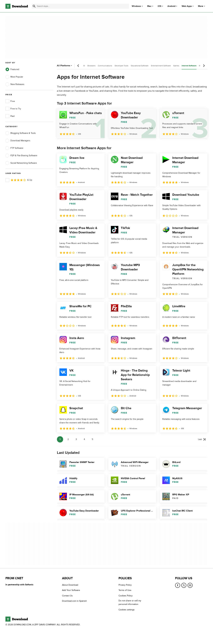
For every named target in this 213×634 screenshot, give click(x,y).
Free (12, 101)
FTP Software (16, 148)
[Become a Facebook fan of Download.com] (177, 585)
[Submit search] (34, 6)
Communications (105, 66)
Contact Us (67, 595)
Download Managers (20, 140)
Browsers (91, 66)
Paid (12, 116)
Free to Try (15, 108)
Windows (136, 6)
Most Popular (16, 76)
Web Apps (187, 6)
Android (171, 6)
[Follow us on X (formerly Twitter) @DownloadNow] (183, 585)
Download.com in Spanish (74, 601)
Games (176, 66)
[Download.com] (16, 6)
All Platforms (63, 65)
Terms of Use (125, 590)
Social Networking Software (23, 163)
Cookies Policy (126, 595)
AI (84, 66)
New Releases (17, 84)
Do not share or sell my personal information (130, 602)
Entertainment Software (161, 66)
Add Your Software (71, 590)
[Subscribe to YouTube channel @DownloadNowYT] (190, 585)
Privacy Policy (125, 585)
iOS (159, 6)
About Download (70, 585)
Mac (149, 6)
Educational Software (139, 66)
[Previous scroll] (78, 65)
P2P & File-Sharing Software (23, 155)
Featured (14, 69)
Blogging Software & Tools (23, 133)
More (200, 6)
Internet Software (189, 66)
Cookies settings (127, 609)
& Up (29, 180)
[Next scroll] (204, 65)
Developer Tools (121, 66)
